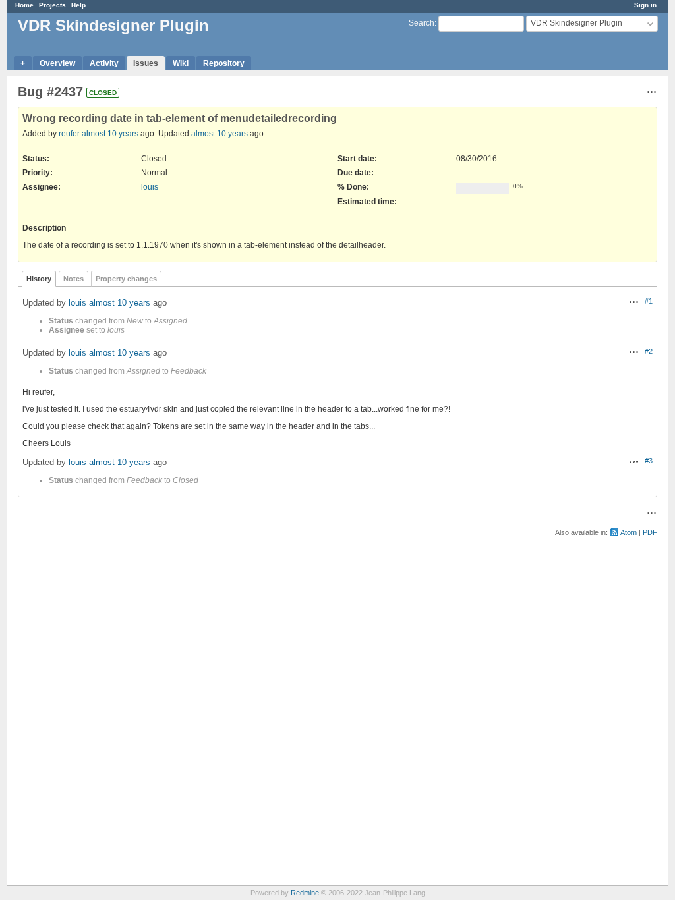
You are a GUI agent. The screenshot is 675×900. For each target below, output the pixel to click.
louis (149, 187)
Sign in (645, 5)
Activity (104, 63)
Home (24, 5)
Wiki (181, 63)
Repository (224, 63)
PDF (650, 532)
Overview (57, 63)
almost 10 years (110, 133)
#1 (649, 301)
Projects (52, 5)
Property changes (126, 279)
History (38, 279)
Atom (628, 532)
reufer (69, 133)
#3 (649, 460)
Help (78, 5)
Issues (145, 63)
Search (421, 23)
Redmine (305, 893)
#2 (649, 351)
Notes (73, 279)
